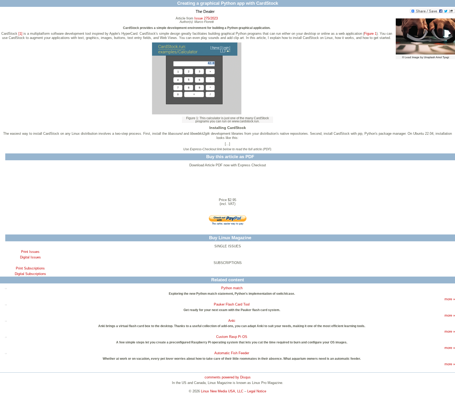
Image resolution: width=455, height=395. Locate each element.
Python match (232, 288)
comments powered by (228, 377)
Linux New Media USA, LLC (222, 391)
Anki (231, 321)
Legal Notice (256, 391)
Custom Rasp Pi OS (231, 337)
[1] (20, 34)
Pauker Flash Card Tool (232, 304)
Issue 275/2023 (206, 18)
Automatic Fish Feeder (231, 353)
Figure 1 (370, 34)
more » (449, 299)
